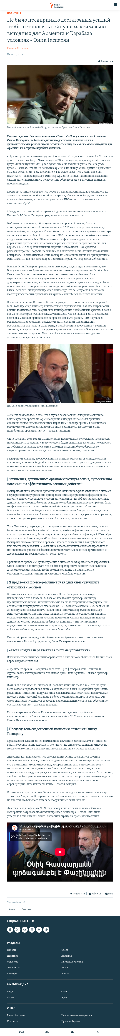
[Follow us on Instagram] (32, 930)
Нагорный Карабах (72, 962)
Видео (10, 991)
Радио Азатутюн (16, 1015)
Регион (65, 968)
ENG (47, 1032)
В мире (65, 973)
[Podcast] (46, 930)
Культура (12, 973)
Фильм (11, 997)
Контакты (12, 1021)
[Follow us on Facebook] (10, 930)
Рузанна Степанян (17, 48)
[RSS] (39, 930)
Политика (14, 13)
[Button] (105, 61)
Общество (12, 962)
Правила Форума (70, 1021)
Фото (64, 991)
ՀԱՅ (21, 1032)
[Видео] (72, 1032)
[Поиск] (98, 1032)
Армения (66, 956)
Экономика (13, 968)
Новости (12, 950)
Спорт (64, 950)
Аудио (64, 997)
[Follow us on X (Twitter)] (17, 930)
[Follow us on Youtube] (25, 930)
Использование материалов (76, 1015)
